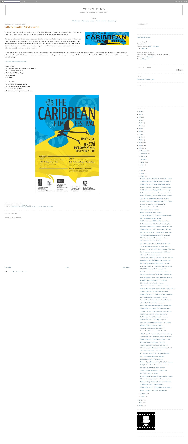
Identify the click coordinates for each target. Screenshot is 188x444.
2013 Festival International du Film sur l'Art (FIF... (155, 198)
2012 (140, 400)
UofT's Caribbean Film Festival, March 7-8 (22, 27)
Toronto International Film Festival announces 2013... (156, 246)
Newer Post (8, 268)
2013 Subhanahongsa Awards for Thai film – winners (155, 379)
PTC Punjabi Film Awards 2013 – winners (152, 368)
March (143, 176)
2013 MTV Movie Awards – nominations (152, 356)
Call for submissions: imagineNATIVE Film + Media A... (156, 337)
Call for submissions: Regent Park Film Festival (154, 291)
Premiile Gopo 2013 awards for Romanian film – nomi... (156, 376)
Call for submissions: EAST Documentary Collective (155, 229)
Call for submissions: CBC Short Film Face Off (154, 345)
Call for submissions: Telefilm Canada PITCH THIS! (155, 181)
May (142, 170)
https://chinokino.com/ (143, 38)
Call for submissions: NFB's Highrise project (153, 320)
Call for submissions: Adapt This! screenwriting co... (155, 308)
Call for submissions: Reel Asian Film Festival (153, 314)
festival (35, 206)
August (143, 162)
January (143, 396)
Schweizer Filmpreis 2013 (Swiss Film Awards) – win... (156, 215)
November (144, 154)
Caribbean (14, 206)
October (143, 156)
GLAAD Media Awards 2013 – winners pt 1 (153, 269)
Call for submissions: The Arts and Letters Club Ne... (155, 339)
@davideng (145, 59)
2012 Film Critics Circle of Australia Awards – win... (155, 243)
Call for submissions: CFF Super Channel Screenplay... (156, 387)
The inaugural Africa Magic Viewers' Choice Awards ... (156, 311)
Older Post (126, 268)
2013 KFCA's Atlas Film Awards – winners (152, 303)
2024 (140, 117)
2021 (140, 126)
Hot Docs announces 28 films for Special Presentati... (155, 353)
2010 (140, 406)
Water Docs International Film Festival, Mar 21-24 (155, 235)
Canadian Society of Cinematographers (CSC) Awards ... (156, 201)
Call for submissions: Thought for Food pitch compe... (156, 190)
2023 (140, 120)
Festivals (104, 21)
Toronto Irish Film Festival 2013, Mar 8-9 (152, 328)
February (143, 394)
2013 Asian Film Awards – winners (150, 255)
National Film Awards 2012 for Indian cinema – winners (156, 258)
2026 (140, 112)
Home (67, 268)
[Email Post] (29, 205)
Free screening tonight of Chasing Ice (151, 359)
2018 (140, 134)
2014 (140, 145)
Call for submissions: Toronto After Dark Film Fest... (155, 184)
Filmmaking (85, 21)
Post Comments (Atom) (19, 272)
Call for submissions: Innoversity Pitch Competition (155, 187)
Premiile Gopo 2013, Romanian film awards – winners (156, 196)
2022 (140, 123)
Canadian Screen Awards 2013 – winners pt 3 (153, 370)
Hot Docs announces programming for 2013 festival (155, 252)
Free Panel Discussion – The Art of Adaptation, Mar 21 (156, 266)
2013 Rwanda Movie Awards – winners (151, 283)
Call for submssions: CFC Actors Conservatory (154, 317)
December (144, 151)
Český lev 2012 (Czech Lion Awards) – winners (154, 365)
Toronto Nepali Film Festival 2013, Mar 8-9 (153, 331)
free (44, 206)
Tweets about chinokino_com (145, 79)
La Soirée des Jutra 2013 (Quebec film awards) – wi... (155, 260)
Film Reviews (76, 21)
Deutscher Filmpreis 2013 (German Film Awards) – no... (156, 227)
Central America (25, 206)
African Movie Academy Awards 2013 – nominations (156, 274)
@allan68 (144, 48)
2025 (140, 114)
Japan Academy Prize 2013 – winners (151, 325)
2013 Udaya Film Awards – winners (150, 351)
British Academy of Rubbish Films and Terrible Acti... (156, 382)
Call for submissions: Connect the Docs (151, 384)
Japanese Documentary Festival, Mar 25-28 (153, 204)
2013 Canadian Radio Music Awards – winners (154, 238)
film (40, 206)
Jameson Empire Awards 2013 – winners (152, 207)
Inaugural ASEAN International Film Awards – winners (156, 179)
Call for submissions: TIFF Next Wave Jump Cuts (154, 221)
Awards (92, 21)
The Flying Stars (154, 46)
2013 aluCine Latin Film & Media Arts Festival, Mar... (156, 232)
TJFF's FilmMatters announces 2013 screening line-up (156, 334)
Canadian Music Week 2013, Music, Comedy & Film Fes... (157, 249)
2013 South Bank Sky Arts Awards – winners (153, 297)
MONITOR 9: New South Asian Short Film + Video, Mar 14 (157, 289)
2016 (140, 140)
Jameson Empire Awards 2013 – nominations (153, 390)
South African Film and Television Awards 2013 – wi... (156, 272)
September (144, 159)
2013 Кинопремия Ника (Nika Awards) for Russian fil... (156, 348)
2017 (140, 137)
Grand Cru (150, 57)
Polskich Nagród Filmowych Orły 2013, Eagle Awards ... (156, 362)
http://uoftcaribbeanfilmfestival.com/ (16, 61)
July (142, 165)
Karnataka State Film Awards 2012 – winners (153, 280)
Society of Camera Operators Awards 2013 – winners (155, 322)
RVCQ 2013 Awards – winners (149, 373)
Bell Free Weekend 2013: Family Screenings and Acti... (156, 277)
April (142, 173)
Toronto (50, 206)
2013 (140, 148)
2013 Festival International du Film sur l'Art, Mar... (155, 286)
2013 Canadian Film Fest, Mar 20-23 (151, 241)
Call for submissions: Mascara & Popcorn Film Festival (156, 193)
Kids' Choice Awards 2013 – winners (151, 212)
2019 (140, 131)
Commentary (112, 21)
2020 (140, 128)
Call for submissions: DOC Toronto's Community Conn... (157, 294)
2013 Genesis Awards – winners (149, 210)
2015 (140, 143)
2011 (140, 403)
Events (98, 21)
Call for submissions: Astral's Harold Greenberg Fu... (155, 224)
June (142, 168)
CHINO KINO (94, 9)
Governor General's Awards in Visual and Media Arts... (156, 300)
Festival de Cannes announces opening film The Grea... (156, 305)
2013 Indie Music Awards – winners (150, 218)
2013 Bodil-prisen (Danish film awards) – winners (154, 263)
